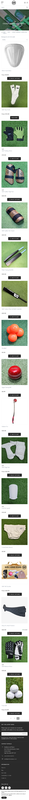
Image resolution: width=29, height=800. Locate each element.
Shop (9, 32)
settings (10, 795)
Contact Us (3, 778)
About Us (3, 767)
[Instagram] (9, 788)
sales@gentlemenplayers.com (10, 759)
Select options (15, 78)
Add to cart (15, 158)
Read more (15, 117)
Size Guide (3, 773)
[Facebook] (2, 788)
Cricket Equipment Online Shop (19, 32)
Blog (2, 770)
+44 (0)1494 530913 (9, 756)
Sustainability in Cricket (6, 775)
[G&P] (14, 3)
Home (4, 32)
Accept (4, 797)
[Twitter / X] (6, 788)
